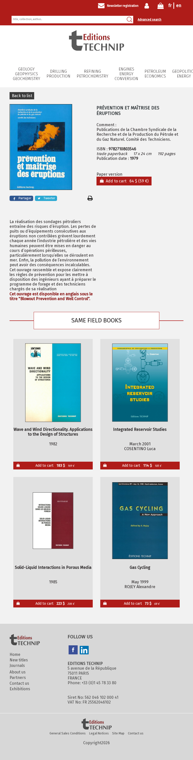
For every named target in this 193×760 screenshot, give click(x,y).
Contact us (19, 683)
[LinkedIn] (84, 650)
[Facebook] (73, 650)
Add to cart (54, 465)
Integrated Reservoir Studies (140, 429)
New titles (19, 660)
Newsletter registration (122, 6)
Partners (18, 677)
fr (170, 5)
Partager (24, 198)
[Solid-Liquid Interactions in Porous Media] (53, 520)
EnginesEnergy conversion (126, 74)
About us (18, 672)
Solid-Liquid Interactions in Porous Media (53, 567)
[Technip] (96, 49)
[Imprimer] (90, 198)
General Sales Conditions (68, 733)
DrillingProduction (58, 74)
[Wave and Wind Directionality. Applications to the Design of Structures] (53, 382)
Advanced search (149, 19)
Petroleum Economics (155, 74)
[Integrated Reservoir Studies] (140, 382)
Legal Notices (99, 733)
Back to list (22, 95)
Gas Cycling (140, 567)
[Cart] (160, 7)
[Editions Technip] (96, 724)
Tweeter (49, 198)
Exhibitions (20, 688)
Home (15, 654)
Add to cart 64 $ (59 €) (126, 181)
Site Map (118, 733)
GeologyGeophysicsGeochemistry (26, 74)
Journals (17, 665)
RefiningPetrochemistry (92, 74)
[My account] (148, 6)
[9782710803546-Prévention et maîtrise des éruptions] (51, 147)
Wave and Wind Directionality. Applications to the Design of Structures (53, 432)
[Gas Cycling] (140, 520)
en (178, 5)
